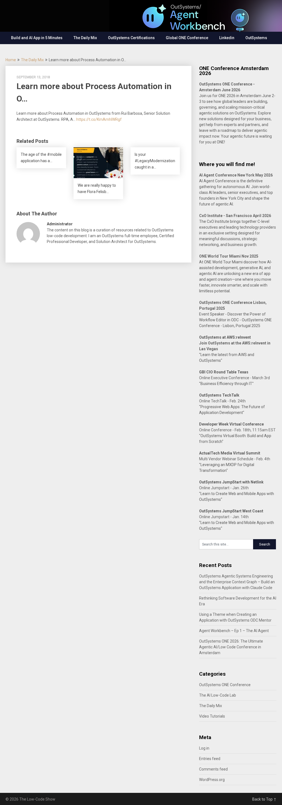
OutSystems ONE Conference (225, 685)
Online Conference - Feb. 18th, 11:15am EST (237, 430)
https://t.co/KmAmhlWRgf (99, 119)
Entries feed (209, 758)
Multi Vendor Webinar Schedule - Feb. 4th (234, 459)
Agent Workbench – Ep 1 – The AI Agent (234, 631)
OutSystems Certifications (131, 38)
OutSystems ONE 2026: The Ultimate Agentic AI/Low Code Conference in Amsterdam (231, 647)
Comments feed (213, 769)
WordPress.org (212, 779)
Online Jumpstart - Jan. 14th (224, 517)
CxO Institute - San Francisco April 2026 (235, 215)
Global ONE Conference (187, 38)
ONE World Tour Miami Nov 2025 (228, 256)
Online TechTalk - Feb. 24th (222, 401)
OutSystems (256, 38)
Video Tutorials (212, 716)
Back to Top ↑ (264, 799)
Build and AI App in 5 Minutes (37, 38)
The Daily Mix (85, 38)
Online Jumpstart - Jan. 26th (224, 488)
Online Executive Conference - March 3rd (234, 378)
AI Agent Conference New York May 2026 (236, 175)
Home (11, 60)
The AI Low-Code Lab (217, 695)
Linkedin (226, 38)
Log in (204, 748)
